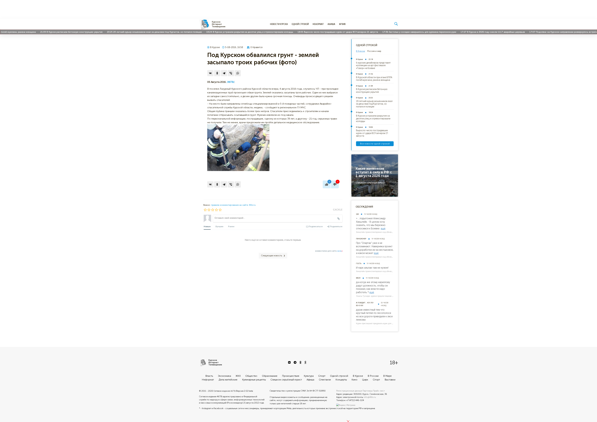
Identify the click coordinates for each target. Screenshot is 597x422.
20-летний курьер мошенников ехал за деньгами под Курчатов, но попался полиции (142, 32)
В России (373, 375)
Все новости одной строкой (375, 143)
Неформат (318, 24)
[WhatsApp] (238, 73)
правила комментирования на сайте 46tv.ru (233, 205)
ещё (383, 228)
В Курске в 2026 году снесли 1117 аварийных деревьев (481, 32)
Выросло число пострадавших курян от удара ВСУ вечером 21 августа (326, 32)
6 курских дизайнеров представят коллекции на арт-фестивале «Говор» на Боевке (373, 65)
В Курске (215, 47)
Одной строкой (300, 24)
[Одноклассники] (217, 73)
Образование (269, 375)
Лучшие (219, 226)
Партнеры (368, 390)
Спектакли (325, 379)
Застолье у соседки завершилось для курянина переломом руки (407, 32)
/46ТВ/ (230, 81)
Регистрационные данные (349, 390)
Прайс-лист (379, 390)
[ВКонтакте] (210, 73)
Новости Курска (279, 24)
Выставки (390, 379)
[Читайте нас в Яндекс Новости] (306, 362)
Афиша (331, 24)
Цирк (365, 379)
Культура (309, 375)
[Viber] (231, 73)
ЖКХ (238, 375)
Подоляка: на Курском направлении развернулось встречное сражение (558, 32)
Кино (354, 379)
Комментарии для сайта (329, 251)
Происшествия (290, 375)
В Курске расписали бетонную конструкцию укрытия (59, 32)
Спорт (321, 375)
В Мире (387, 375)
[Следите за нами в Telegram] (295, 362)
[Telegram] (224, 73)
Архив (342, 24)
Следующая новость (271, 255)
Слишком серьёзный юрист (286, 379)
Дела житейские (228, 379)
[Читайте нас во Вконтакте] (289, 362)
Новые (207, 226)
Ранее (231, 226)
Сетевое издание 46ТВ (225, 391)
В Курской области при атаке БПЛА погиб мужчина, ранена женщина (374, 78)
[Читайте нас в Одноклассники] (301, 362)
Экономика (224, 375)
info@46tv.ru (370, 397)
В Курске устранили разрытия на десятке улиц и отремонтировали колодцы (238, 32)
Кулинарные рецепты (254, 379)
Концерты (341, 379)
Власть (209, 375)
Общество (251, 375)
